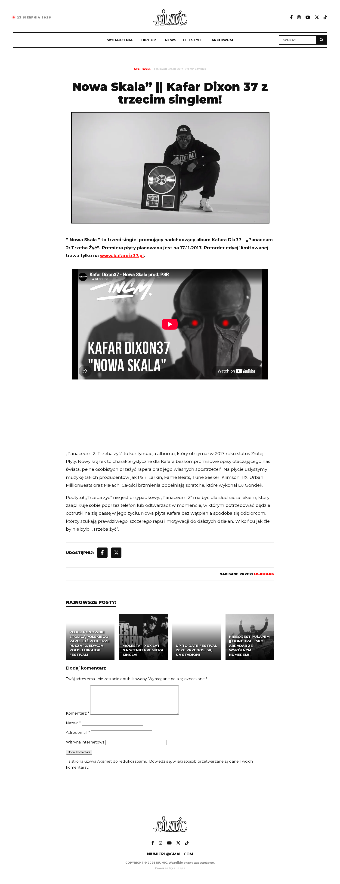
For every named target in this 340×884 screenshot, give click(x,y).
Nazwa (73, 723)
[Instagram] (299, 17)
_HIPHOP (147, 40)
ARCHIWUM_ (223, 40)
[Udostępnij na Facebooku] (102, 553)
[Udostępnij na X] (116, 553)
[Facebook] (291, 17)
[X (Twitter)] (317, 17)
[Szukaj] (321, 40)
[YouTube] (308, 17)
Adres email (78, 732)
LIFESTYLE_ (193, 40)
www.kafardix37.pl (122, 255)
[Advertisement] (170, 424)
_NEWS (169, 40)
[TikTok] (325, 17)
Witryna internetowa (85, 742)
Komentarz (77, 713)
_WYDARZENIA (119, 40)
